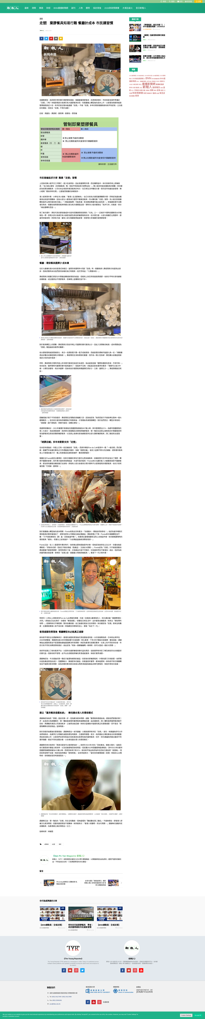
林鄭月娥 (142, 90)
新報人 (144, 39)
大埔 (130, 84)
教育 (137, 87)
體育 (88, 8)
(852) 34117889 (67, 996)
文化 (140, 87)
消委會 (147, 90)
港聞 (34, 8)
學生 (140, 84)
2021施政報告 (132, 75)
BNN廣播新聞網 (61, 8)
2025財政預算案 (138, 78)
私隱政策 (106, 1002)
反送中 (158, 81)
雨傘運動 (132, 96)
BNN (148, 78)
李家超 (136, 90)
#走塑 (53, 844)
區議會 (154, 81)
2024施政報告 (156, 75)
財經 (48, 8)
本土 (132, 90)
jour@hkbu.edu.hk (55, 1004)
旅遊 (161, 87)
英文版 (189, 1)
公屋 (147, 81)
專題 (41, 8)
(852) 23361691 (57, 1000)
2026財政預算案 (111, 8)
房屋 (134, 87)
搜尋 (173, 1)
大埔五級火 (127, 8)
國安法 (162, 81)
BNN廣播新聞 (156, 78)
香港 (137, 96)
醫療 (154, 93)
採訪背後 (97, 8)
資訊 (165, 1)
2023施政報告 (140, 75)
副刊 (73, 8)
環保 (60, 844)
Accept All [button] (198, 1015)
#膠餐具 (46, 844)
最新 (27, 8)
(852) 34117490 (56, 996)
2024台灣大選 (148, 75)
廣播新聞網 (148, 83)
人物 (81, 8)
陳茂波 (162, 93)
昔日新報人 (141, 8)
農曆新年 (149, 93)
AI (144, 78)
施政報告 (156, 87)
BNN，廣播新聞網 (141, 81)
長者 (157, 93)
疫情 (158, 90)
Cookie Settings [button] (186, 1015)
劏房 (150, 81)
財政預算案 (137, 93)
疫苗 (162, 90)
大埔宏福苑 (135, 84)
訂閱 (199, 1)
